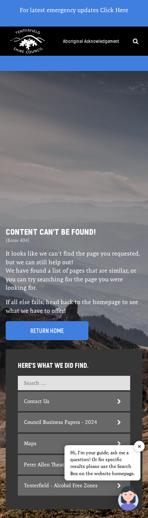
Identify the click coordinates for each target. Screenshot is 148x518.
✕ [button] (139, 446)
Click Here (114, 10)
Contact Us (36, 401)
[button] (128, 498)
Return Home (47, 330)
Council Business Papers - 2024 (60, 422)
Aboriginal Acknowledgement (91, 41)
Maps (30, 443)
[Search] (133, 41)
